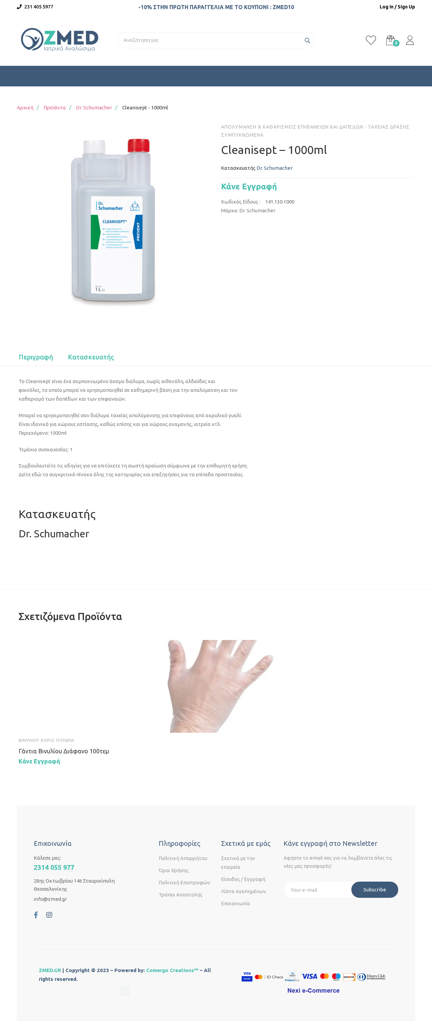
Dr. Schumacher (94, 107)
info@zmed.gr (50, 899)
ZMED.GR (50, 970)
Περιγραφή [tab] (36, 357)
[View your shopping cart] (390, 40)
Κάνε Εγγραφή (249, 186)
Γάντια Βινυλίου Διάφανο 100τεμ (64, 751)
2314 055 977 (54, 867)
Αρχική (25, 107)
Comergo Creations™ (172, 970)
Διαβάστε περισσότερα (30, 721)
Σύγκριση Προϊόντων (89, 721)
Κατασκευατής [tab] (91, 357)
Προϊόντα (55, 107)
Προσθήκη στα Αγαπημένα (69, 721)
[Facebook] (36, 915)
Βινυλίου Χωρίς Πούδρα (46, 740)
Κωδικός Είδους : (240, 202)
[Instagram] (49, 915)
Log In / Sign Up (397, 6)
